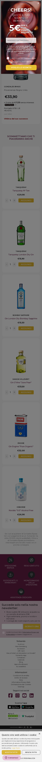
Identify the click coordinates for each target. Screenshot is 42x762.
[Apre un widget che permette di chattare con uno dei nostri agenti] (11, 758)
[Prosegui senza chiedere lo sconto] (38, 3)
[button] (21, 758)
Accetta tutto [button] (11, 752)
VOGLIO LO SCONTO (21, 67)
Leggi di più (16, 748)
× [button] (39, 734)
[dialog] (21, 746)
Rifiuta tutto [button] (31, 752)
